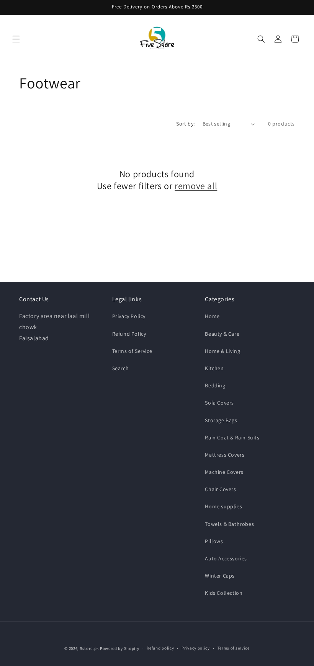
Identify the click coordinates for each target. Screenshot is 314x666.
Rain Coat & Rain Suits (232, 437)
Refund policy (160, 648)
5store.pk (89, 648)
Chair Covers (220, 489)
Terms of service (234, 648)
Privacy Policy (129, 316)
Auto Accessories (226, 558)
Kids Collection (223, 592)
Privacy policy (196, 648)
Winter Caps (220, 575)
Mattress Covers (224, 454)
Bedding (215, 385)
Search (120, 368)
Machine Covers (224, 471)
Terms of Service (132, 351)
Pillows (214, 541)
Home (212, 316)
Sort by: (185, 123)
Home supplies (223, 506)
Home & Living (222, 351)
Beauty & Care (222, 333)
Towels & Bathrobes (229, 524)
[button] (16, 39)
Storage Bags (221, 420)
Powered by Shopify (119, 648)
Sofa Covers (219, 402)
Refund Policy (129, 333)
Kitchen (214, 368)
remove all (196, 186)
